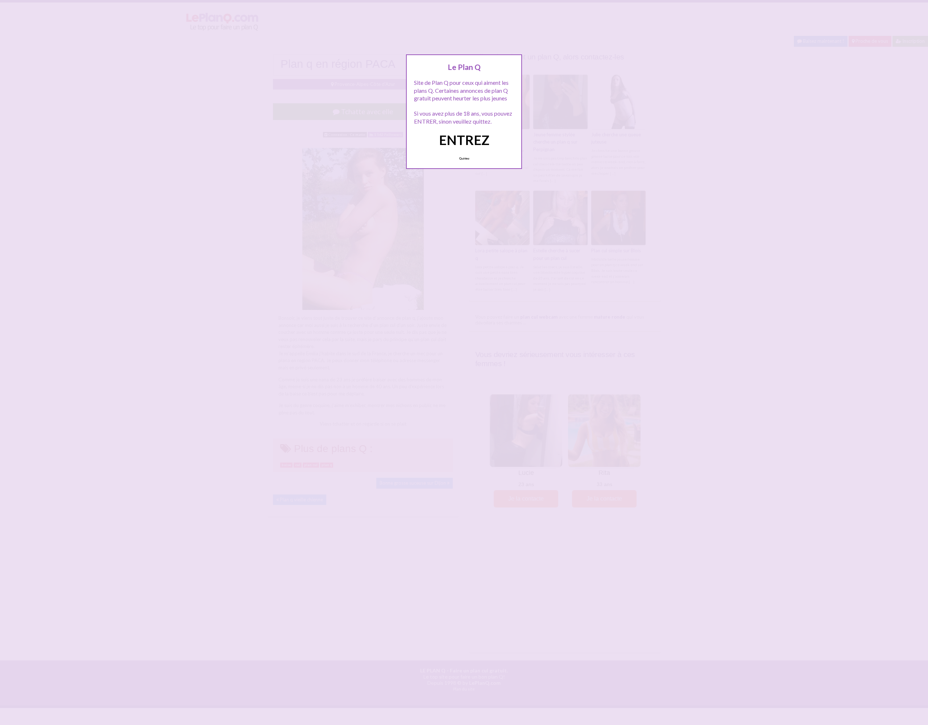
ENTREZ (464, 140)
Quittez (464, 158)
